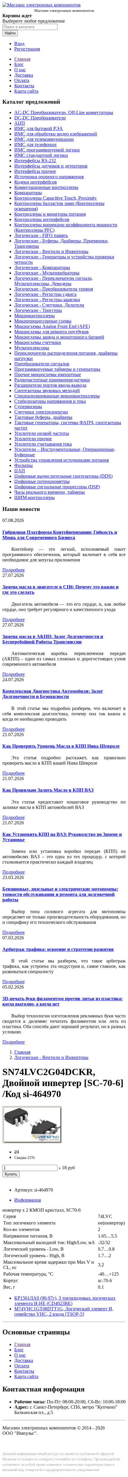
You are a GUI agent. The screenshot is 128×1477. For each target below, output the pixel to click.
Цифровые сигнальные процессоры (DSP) (57, 486)
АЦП (19, 123)
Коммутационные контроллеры (46, 187)
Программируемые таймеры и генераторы (57, 369)
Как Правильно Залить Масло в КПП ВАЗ (47, 790)
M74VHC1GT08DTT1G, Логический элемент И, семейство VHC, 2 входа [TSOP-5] (63, 1311)
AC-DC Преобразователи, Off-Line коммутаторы (63, 112)
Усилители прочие (33, 438)
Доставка (23, 75)
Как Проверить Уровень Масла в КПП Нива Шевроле (61, 746)
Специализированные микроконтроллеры (57, 395)
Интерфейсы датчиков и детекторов (51, 165)
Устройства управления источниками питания (61, 460)
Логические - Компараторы (42, 267)
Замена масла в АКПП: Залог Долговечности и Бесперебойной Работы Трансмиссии (52, 639)
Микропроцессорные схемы (42, 321)
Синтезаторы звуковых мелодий (47, 390)
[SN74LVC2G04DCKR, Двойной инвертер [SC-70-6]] (32, 1141)
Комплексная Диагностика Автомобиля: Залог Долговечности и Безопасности (52, 694)
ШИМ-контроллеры (34, 497)
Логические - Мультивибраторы (46, 272)
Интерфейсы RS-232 (35, 160)
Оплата (21, 80)
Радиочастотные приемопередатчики (52, 379)
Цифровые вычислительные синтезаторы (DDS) (63, 476)
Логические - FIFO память (41, 235)
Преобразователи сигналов (41, 363)
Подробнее (13, 569)
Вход (19, 43)
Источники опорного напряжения (49, 176)
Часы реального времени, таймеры (49, 492)
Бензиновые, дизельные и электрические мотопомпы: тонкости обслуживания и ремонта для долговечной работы (60, 894)
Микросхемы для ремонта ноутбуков (51, 331)
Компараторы (28, 192)
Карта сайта (26, 91)
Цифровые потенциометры (42, 481)
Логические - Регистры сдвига (45, 294)
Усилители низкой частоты (41, 433)
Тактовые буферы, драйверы (43, 417)
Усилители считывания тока (43, 443)
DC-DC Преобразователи (40, 117)
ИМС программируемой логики (47, 149)
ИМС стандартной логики (41, 155)
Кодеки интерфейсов (35, 181)
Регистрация (27, 48)
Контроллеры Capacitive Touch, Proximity (55, 198)
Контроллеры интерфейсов (41, 219)
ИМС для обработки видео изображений (55, 133)
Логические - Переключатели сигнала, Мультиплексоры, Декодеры (53, 281)
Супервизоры (28, 406)
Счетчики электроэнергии (41, 411)
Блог (19, 64)
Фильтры (23, 465)
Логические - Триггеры (38, 310)
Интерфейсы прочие (35, 171)
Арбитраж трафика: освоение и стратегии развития (58, 949)
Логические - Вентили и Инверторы (51, 251)
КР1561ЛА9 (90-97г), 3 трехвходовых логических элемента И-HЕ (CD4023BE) (64, 1300)
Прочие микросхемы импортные (47, 374)
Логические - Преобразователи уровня (53, 288)
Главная (22, 58)
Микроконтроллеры (34, 315)
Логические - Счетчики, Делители (49, 304)
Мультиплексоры (31, 347)
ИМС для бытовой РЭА (38, 128)
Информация (27, 1200)
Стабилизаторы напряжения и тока (50, 401)
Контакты (24, 85)
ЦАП (19, 470)
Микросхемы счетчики (37, 342)
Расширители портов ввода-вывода (50, 385)
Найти (10, 33)
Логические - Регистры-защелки (47, 299)
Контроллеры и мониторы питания (50, 214)
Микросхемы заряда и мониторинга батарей (59, 337)
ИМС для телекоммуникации (44, 139)
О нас (20, 69)
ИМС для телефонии (35, 144)
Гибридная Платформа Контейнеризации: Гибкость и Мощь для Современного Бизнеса (59, 535)
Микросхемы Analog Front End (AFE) (52, 326)
